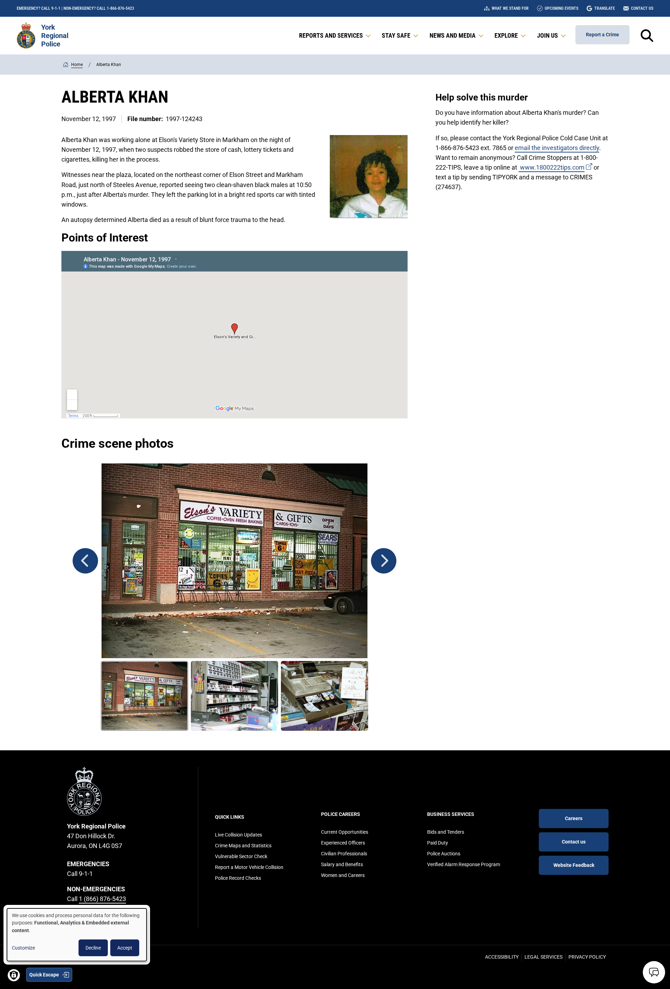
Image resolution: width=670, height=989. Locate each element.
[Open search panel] (647, 35)
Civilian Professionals (344, 853)
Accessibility (502, 957)
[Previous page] (85, 560)
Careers (573, 818)
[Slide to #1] (144, 696)
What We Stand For (510, 8)
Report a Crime (602, 34)
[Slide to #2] (234, 696)
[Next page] (383, 560)
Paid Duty (437, 843)
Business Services (450, 814)
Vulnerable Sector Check (241, 856)
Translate (604, 8)
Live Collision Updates (238, 835)
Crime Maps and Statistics (243, 845)
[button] (335, 35)
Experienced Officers (343, 843)
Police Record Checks (238, 878)
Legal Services (543, 957)
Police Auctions (443, 853)
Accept (124, 948)
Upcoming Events (561, 8)
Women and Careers (343, 875)
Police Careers (340, 814)
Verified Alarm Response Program (463, 864)
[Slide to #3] (324, 696)
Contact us (574, 842)
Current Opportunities (344, 832)
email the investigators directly (557, 147)
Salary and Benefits (342, 864)
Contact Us (642, 8)
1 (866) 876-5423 (102, 898)
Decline (93, 948)
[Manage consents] (14, 975)
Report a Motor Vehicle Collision (249, 867)
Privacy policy (587, 957)
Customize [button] (23, 948)
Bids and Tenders (445, 832)
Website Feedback (573, 865)
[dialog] (77, 934)
